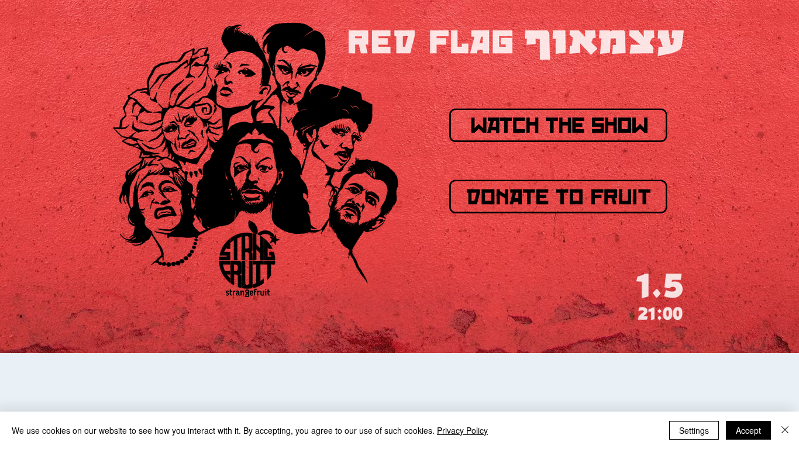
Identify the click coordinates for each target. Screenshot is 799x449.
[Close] (785, 430)
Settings (694, 430)
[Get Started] (558, 196)
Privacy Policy (462, 430)
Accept (748, 430)
